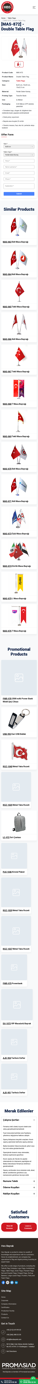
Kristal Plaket (14, 872)
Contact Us (5, 1318)
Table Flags (12, 18)
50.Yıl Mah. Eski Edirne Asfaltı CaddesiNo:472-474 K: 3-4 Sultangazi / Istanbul (20, 1345)
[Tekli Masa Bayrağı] (19, 292)
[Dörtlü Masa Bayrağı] (19, 551)
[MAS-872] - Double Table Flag (14, 21)
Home (3, 18)
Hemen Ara (10, 1381)
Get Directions (11, 1351)
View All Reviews (9, 1227)
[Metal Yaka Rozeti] (19, 751)
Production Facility (7, 1311)
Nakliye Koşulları (11, 1193)
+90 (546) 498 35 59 (13, 1335)
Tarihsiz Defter (14, 1058)
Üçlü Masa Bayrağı (16, 533)
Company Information (8, 1304)
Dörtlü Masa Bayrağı (17, 566)
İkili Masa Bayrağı (15, 242)
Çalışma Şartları (11, 1120)
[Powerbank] (14, 967)
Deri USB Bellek (14, 734)
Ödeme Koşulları (11, 1187)
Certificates (5, 1307)
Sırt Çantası (12, 837)
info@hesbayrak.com (13, 1339)
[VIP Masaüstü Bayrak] (17, 1004)
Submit (19, 194)
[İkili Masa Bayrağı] (19, 227)
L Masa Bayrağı (14, 598)
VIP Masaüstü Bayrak (17, 1023)
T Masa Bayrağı (14, 404)
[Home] (7, 7)
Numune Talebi (10, 1181)
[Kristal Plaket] (14, 856)
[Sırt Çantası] (19, 822)
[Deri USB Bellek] (19, 719)
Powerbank (12, 983)
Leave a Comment (28, 1227)
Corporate (4, 1300)
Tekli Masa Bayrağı (16, 307)
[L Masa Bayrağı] (19, 583)
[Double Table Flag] (19, 48)
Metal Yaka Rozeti (16, 766)
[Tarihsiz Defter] (14, 1042)
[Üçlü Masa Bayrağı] (19, 518)
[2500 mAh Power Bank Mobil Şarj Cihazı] (19, 677)
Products (4, 1314)
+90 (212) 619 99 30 (13, 1330)
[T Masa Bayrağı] (19, 389)
